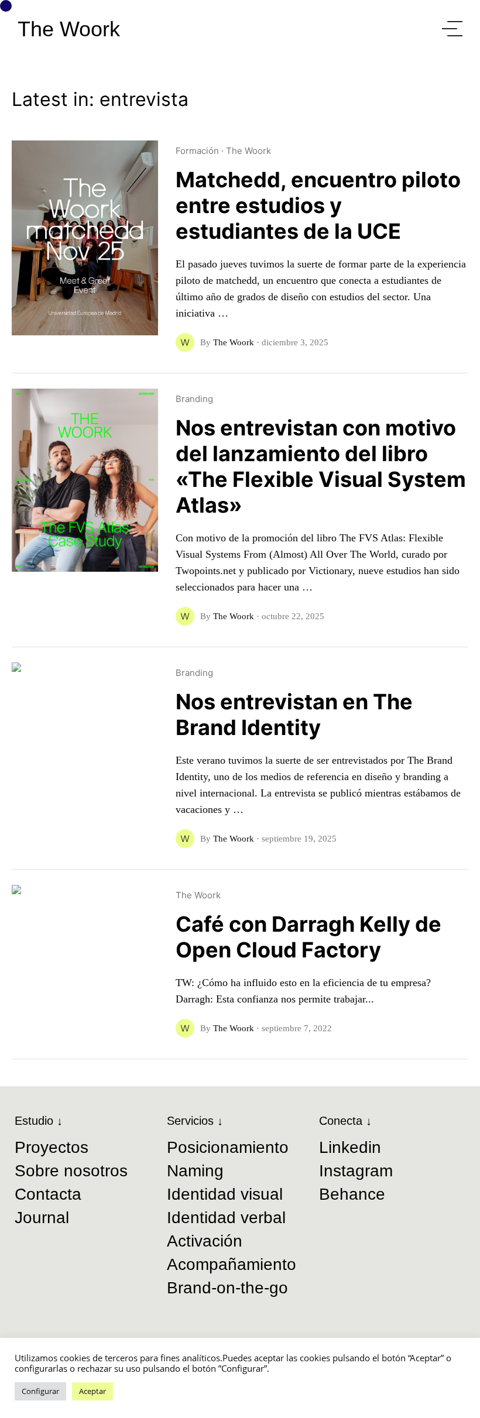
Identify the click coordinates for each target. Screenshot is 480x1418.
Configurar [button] (40, 1391)
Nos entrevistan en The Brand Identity (294, 714)
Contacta (48, 1194)
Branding (194, 398)
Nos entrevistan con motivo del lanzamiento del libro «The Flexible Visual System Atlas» (321, 466)
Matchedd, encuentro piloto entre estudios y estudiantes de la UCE (318, 205)
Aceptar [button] (92, 1391)
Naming (195, 1171)
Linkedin (350, 1147)
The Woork (69, 29)
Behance (352, 1194)
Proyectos (51, 1147)
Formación (197, 150)
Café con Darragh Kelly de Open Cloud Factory (308, 937)
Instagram (356, 1171)
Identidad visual (225, 1194)
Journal (42, 1217)
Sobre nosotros (71, 1171)
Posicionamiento (228, 1147)
